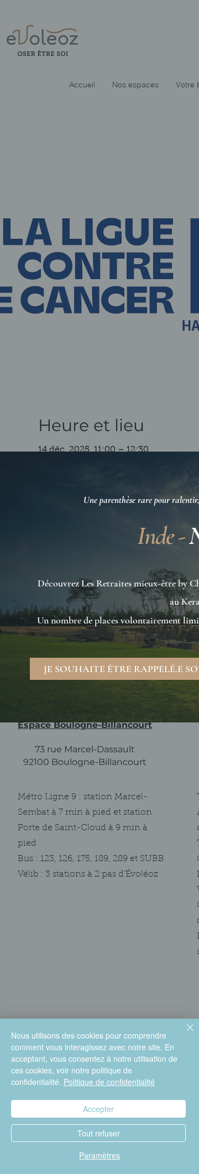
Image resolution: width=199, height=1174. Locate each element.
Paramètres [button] (99, 1155)
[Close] (183, 1034)
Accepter (98, 1108)
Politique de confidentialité (109, 1081)
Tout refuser (98, 1133)
